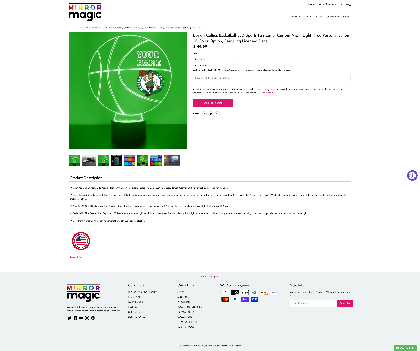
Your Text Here (199, 65)
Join (319, 4)
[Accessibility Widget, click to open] (412, 175)
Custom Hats (135, 312)
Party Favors (135, 302)
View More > (267, 92)
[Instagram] (87, 318)
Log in (311, 4)
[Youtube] (81, 318)
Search (181, 292)
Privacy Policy (185, 312)
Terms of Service (187, 321)
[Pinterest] (93, 318)
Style (195, 53)
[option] (74, 160)
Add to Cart (213, 103)
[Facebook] (75, 318)
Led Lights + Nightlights (142, 292)
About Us (182, 297)
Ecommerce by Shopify (231, 345)
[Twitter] (69, 318)
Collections (184, 316)
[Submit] (326, 4)
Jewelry (132, 307)
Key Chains (134, 297)
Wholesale (183, 302)
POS (214, 345)
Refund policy (185, 326)
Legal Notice (76, 257)
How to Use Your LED (189, 307)
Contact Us (406, 348)
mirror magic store (204, 345)
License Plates (136, 316)
